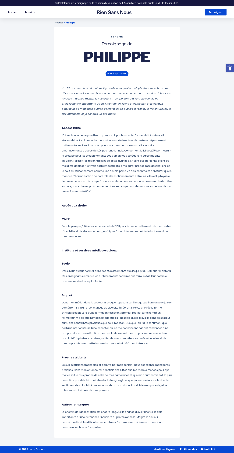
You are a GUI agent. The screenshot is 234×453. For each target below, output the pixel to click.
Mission (30, 12)
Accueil (12, 12)
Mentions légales (164, 449)
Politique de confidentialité (197, 449)
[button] (230, 68)
